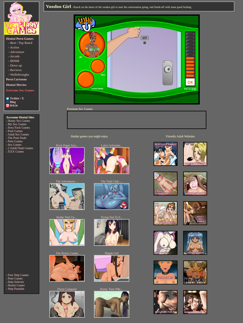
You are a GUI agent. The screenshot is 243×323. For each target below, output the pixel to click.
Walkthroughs (19, 74)
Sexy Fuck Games (19, 127)
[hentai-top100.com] (195, 194)
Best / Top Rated (21, 43)
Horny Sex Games (19, 120)
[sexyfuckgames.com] (166, 164)
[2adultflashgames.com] (166, 194)
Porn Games (15, 131)
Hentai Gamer (16, 285)
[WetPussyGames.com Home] (21, 33)
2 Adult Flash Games (20, 148)
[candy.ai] (166, 313)
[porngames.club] (195, 313)
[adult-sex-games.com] (195, 224)
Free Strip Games (18, 275)
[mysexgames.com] (195, 164)
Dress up (16, 65)
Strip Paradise (16, 288)
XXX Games (16, 151)
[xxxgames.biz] (166, 253)
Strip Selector (16, 281)
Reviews (16, 70)
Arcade (15, 56)
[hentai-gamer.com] (195, 283)
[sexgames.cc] (166, 224)
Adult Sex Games (18, 134)
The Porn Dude (17, 137)
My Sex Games (17, 124)
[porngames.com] (166, 283)
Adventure (17, 52)
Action (14, 47)
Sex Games (14, 144)
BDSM (14, 61)
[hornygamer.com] (195, 253)
